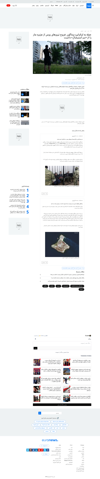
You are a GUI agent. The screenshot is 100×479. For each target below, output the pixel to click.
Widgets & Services (68, 460)
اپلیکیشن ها (70, 457)
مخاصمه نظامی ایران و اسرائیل (58, 421)
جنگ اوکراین (64, 425)
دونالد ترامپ (56, 425)
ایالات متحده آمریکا (46, 425)
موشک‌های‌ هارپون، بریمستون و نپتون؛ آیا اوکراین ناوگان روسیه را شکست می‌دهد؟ (67, 274)
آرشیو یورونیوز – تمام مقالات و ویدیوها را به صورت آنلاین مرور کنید (80, 469)
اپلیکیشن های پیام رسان (68, 459)
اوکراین (82, 31)
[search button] (40, 2)
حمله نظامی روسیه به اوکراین (77, 286)
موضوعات (82, 445)
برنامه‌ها (82, 464)
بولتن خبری (70, 449)
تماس (60, 457)
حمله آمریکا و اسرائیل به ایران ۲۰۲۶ (42, 421)
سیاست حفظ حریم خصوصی (56, 455)
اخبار (88, 31)
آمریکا (81, 289)
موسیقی (46, 431)
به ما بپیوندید (70, 455)
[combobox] (47, 2)
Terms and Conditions (56, 451)
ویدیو (37, 5)
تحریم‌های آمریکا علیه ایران (40, 428)
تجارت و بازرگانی (67, 5)
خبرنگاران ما (82, 466)
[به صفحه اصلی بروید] (88, 5)
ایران (57, 428)
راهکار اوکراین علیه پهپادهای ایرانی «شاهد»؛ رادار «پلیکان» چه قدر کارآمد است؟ (67, 278)
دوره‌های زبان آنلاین (69, 464)
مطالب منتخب (24, 89)
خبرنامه (46, 454)
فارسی (91, 1)
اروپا (77, 5)
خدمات (71, 445)
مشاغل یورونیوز (58, 459)
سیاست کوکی (58, 453)
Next (56, 5)
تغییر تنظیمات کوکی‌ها (57, 462)
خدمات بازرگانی (58, 449)
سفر (60, 5)
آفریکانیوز (70, 462)
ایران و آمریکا (36, 425)
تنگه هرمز (50, 428)
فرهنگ (52, 5)
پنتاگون (45, 286)
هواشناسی (70, 451)
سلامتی (41, 5)
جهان (73, 5)
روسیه (58, 286)
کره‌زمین (47, 5)
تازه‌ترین (81, 5)
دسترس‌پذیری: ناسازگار (57, 460)
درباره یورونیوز (58, 447)
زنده (8, 5)
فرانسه (63, 428)
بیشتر (60, 445)
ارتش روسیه (65, 286)
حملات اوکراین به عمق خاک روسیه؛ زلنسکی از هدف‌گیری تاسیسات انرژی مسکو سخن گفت (66, 281)
